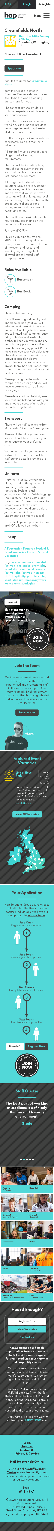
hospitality (19, 576)
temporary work (35, 580)
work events (12, 583)
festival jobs (12, 573)
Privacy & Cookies (27, 1453)
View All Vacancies (27, 814)
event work (27, 569)
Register (46, 4)
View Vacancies (27, 1329)
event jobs (38, 565)
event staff (11, 569)
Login (27, 4)
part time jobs (36, 576)
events (40, 569)
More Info (15, 1046)
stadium (18, 580)
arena (16, 562)
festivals (26, 573)
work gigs (28, 583)
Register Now (27, 712)
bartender (23, 565)
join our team (36, 915)
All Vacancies (13, 548)
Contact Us (27, 1337)
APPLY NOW (32, 1420)
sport (7, 580)
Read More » (23, 803)
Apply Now (14, 68)
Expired (12, 602)
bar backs (27, 562)
